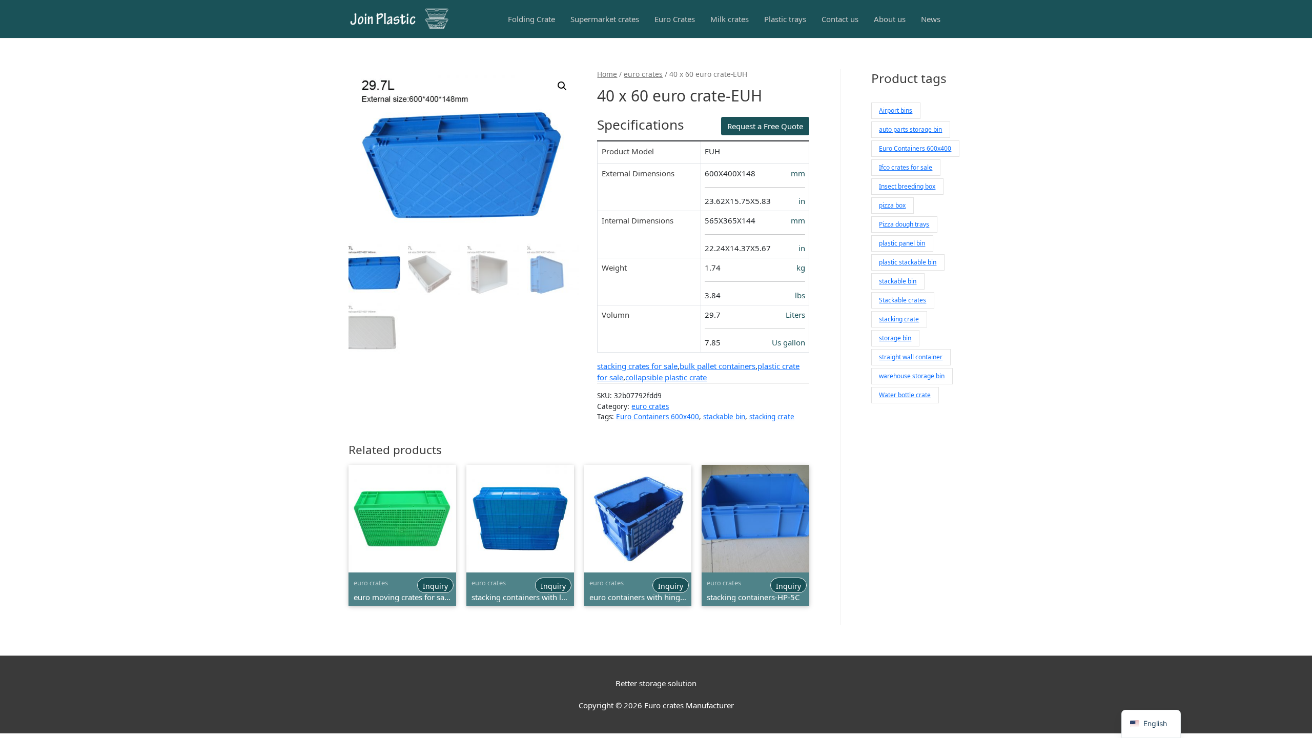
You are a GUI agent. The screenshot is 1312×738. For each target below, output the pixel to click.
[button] (562, 86)
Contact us (840, 19)
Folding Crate (531, 19)
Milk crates (729, 19)
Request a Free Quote (765, 126)
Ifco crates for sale (905, 167)
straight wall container (910, 357)
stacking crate (771, 416)
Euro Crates (674, 19)
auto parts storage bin (910, 129)
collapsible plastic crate (666, 377)
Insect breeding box (907, 186)
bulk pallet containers (717, 366)
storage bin (895, 338)
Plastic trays (785, 19)
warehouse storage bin (912, 376)
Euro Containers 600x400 (657, 416)
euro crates (643, 74)
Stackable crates (902, 300)
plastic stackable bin (907, 262)
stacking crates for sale (637, 366)
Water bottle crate (905, 395)
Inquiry (435, 586)
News (930, 19)
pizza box (892, 205)
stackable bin (724, 416)
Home (607, 74)
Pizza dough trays (904, 224)
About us (890, 19)
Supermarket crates (604, 19)
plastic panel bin (902, 243)
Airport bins (895, 110)
